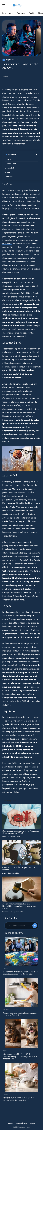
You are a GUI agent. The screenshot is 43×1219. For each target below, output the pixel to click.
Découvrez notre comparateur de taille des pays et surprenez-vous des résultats (20, 972)
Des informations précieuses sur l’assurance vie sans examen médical (20, 832)
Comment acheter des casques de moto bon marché (20, 868)
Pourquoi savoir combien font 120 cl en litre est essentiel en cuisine (19, 1098)
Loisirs (5, 76)
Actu (5, 1051)
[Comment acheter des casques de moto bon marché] (21, 852)
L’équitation (9, 176)
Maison (5, 1010)
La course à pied (10, 164)
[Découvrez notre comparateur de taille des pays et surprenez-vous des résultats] (21, 951)
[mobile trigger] (4, 5)
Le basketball (9, 168)
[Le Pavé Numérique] (17, 5)
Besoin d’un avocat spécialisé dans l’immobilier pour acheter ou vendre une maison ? (19, 906)
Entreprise (5, 912)
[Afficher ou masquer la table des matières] (27, 154)
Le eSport (8, 159)
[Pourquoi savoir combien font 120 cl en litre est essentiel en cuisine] (21, 1077)
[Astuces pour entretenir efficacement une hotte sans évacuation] (21, 992)
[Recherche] (39, 5)
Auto (4, 873)
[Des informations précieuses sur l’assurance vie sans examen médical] (21, 816)
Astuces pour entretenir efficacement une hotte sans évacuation (20, 1014)
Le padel (7, 172)
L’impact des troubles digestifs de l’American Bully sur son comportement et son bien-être (20, 1056)
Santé (4, 837)
